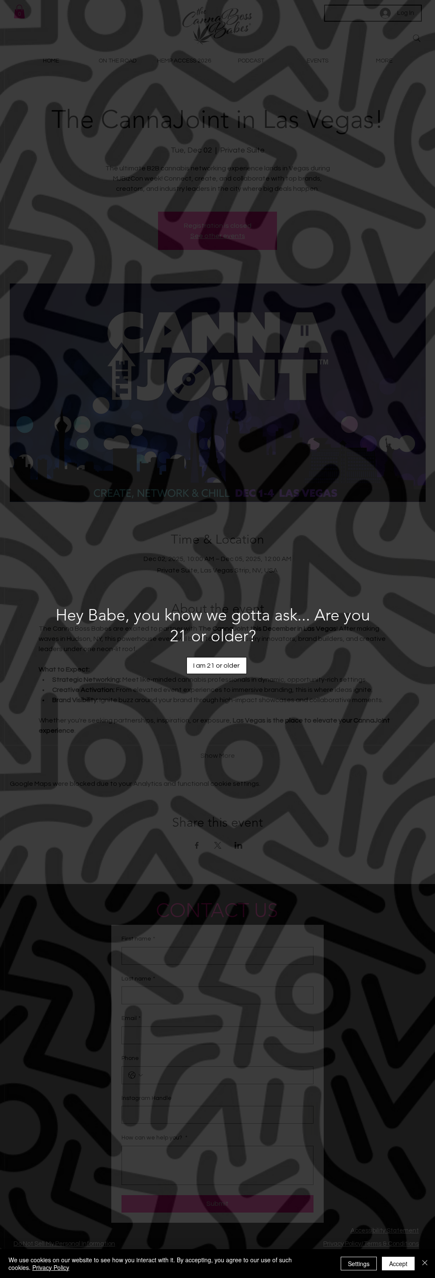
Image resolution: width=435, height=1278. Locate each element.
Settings (359, 1263)
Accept (398, 1263)
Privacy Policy (50, 1267)
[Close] (425, 1263)
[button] (216, 665)
